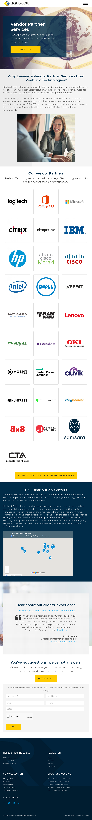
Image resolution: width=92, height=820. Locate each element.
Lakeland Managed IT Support (58, 782)
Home (50, 758)
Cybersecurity (8, 784)
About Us (51, 761)
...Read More (61, 630)
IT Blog (50, 764)
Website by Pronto (82, 816)
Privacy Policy (70, 816)
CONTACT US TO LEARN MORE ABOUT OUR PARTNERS (46, 475)
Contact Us (51, 766)
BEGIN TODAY (25, 49)
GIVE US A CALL (46, 678)
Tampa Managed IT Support (57, 790)
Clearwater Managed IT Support (59, 779)
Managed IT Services (10, 779)
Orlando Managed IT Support (58, 784)
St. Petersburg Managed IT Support (60, 787)
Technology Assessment (11, 790)
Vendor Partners (9, 787)
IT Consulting (7, 782)
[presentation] (19, 716)
